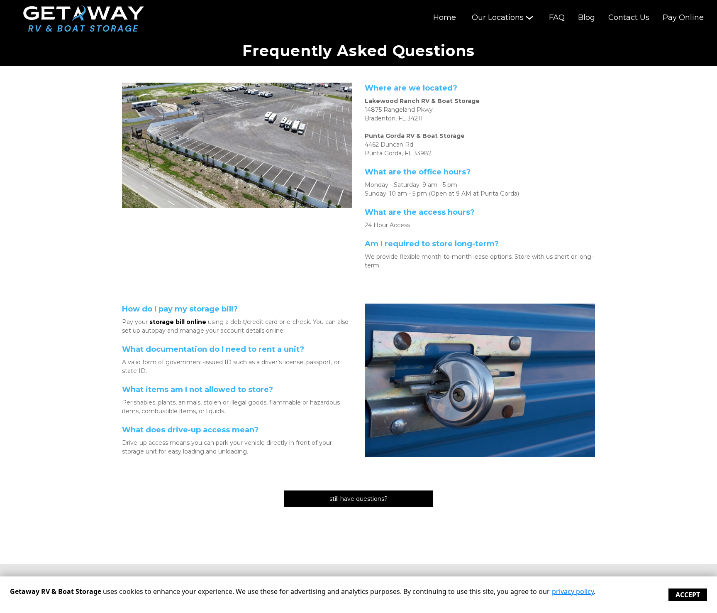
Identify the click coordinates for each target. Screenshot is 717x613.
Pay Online (683, 17)
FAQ (557, 17)
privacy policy (573, 591)
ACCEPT (688, 594)
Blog (586, 17)
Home (444, 17)
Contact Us (628, 17)
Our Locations (498, 17)
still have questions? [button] (358, 499)
